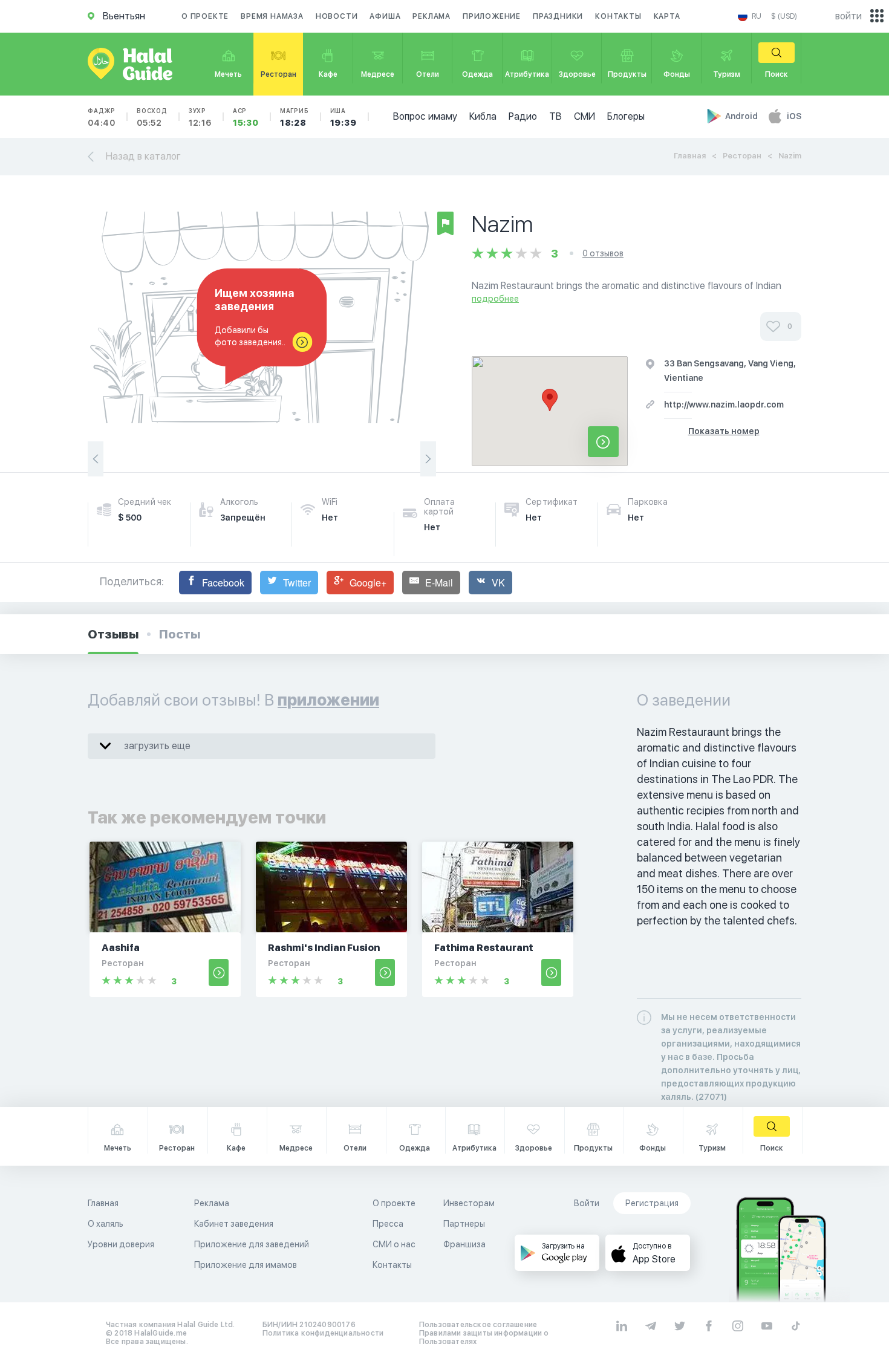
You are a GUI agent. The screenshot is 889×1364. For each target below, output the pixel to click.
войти (848, 16)
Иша (343, 117)
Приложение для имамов (245, 1265)
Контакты (618, 16)
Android (742, 116)
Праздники (558, 16)
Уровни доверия (121, 1244)
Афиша (385, 16)
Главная (690, 155)
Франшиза (464, 1244)
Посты (179, 634)
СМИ (584, 116)
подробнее (495, 299)
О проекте (205, 16)
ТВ (555, 116)
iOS (794, 116)
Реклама (431, 16)
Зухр (200, 117)
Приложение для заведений (251, 1244)
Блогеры (626, 116)
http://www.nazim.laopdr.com (724, 404)
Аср (246, 117)
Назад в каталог (143, 156)
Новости (337, 16)
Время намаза (272, 16)
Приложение (492, 16)
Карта (667, 16)
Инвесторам (469, 1203)
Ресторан (742, 155)
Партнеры (464, 1224)
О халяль (105, 1224)
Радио (523, 116)
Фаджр (102, 117)
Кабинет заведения (233, 1224)
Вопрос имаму (425, 116)
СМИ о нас (394, 1244)
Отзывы (113, 634)
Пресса (388, 1224)
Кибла (483, 116)
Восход (152, 117)
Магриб (294, 117)
